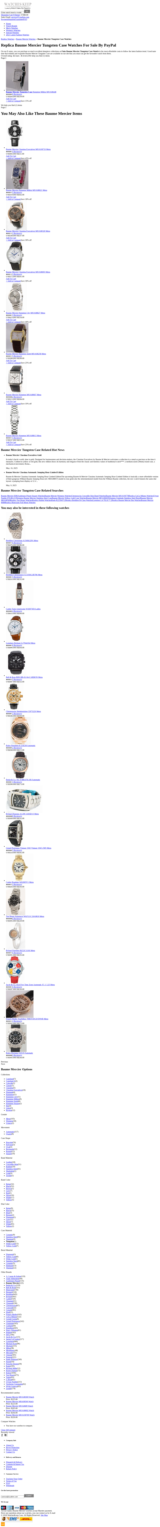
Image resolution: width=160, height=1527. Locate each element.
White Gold (10, 1244)
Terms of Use (11, 1481)
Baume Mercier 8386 (9, 496)
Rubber (9, 1167)
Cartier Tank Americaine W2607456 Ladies (23, 609)
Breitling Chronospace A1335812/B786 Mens (24, 575)
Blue (8, 1213)
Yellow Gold (11, 1246)
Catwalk (9, 1083)
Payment (4, 19)
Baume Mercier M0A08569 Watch (20, 1401)
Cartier (8, 1299)
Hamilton (9, 1328)
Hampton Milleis (12, 1099)
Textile (8, 1176)
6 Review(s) (17, 94)
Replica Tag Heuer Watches (21, 500)
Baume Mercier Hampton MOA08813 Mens (23, 436)
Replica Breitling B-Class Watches (79, 500)
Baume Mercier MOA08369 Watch (20, 1397)
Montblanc (10, 1350)
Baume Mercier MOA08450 (97, 498)
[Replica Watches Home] (18, 9)
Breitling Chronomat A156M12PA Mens (22, 541)
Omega (9, 1355)
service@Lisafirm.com (20, 17)
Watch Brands (11, 26)
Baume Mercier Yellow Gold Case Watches (69, 498)
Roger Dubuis (11, 1371)
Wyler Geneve (11, 1386)
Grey (8, 1191)
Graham (9, 1326)
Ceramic (9, 1235)
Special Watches (12, 33)
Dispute (9, 1467)
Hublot (9, 1332)
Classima (9, 1088)
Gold (8, 1173)
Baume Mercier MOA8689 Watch (19, 1406)
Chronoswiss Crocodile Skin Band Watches (88, 496)
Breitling (9, 1294)
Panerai (9, 1357)
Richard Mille (11, 1368)
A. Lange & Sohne (13, 1276)
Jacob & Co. (11, 1337)
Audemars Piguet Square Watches (31, 496)
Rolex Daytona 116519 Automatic (19, 1053)
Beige (8, 1184)
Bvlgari (9, 1296)
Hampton (9, 1094)
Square (9, 1154)
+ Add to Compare (13, 101)
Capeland (10, 1079)
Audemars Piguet (13, 1281)
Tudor (8, 1377)
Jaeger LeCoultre (13, 1339)
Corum (9, 1310)
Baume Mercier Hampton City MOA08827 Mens (25, 313)
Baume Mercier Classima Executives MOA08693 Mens (28, 272)
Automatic (10, 1132)
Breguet (9, 1292)
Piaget (8, 1362)
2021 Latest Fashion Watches (17, 35)
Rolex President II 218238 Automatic (20, 745)
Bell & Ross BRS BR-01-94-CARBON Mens (24, 677)
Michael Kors (11, 1344)
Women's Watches (13, 30)
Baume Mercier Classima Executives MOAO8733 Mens (28, 149)
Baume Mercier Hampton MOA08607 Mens (23, 395)
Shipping (11, 19)
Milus (8, 1348)
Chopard (9, 1303)
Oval (8, 1147)
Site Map (44, 1515)
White (8, 1197)
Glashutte (10, 1323)
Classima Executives (14, 1090)
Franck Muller (11, 1314)
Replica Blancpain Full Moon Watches (20, 502)
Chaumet (9, 1301)
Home (8, 24)
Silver (8, 1195)
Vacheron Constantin (14, 1384)
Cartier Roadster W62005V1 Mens (20, 882)
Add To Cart (11, 99)
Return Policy (11, 1469)
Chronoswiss (11, 1305)
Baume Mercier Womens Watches (57, 496)
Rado (8, 1366)
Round (8, 1151)
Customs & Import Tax (15, 1464)
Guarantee (19, 19)
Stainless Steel (11, 1169)
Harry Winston (12, 1330)
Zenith (8, 1388)
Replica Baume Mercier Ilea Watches (126, 500)
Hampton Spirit (12, 1101)
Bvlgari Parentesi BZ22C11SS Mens (20, 950)
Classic (9, 1085)
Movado (9, 1353)
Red (7, 1193)
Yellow (9, 1200)
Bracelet (9, 1142)
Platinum (9, 1266)
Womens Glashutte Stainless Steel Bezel (124, 498)
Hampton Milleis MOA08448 (31, 92)
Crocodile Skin (12, 1164)
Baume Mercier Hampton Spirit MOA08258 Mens (26, 354)
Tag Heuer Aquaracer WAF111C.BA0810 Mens (25, 916)
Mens (8, 1119)
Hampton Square (12, 1103)
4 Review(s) (17, 151)
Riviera (9, 1110)
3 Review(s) (17, 274)
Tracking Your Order (14, 1479)
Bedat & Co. (11, 1285)
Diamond (9, 1217)
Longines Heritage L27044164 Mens (20, 643)
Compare (11, 1430)
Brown (9, 1188)
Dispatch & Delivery (14, 1462)
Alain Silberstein (12, 1279)
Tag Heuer (10, 1375)
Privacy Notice (12, 1450)
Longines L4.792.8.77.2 (102, 500)
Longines (9, 1341)
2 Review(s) (17, 233)
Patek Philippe (11, 1359)
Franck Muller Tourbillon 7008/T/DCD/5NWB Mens (27, 1019)
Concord (9, 1308)
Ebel (8, 1312)
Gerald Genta (11, 1319)
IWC (8, 1335)
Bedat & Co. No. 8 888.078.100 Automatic (23, 780)
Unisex (9, 1123)
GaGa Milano (11, 1317)
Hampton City (11, 1097)
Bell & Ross (11, 1287)
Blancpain (10, 1290)
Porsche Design (12, 1364)
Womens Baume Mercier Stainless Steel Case (34, 498)
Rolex (8, 1373)
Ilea (7, 1106)
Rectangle (10, 1149)
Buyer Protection (12, 1447)
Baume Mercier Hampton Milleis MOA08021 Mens (26, 190)
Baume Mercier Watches (26, 39)
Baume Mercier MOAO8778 (117, 496)
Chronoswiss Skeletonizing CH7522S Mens (23, 711)
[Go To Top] (3, 1525)
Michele (9, 1346)
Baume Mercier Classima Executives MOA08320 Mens (28, 231)
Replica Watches (7, 39)
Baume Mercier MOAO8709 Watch (20, 1415)
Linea (8, 1108)
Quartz (8, 1134)
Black (8, 1186)
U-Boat (9, 1380)
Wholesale (10, 1485)
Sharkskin (10, 1171)
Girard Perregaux (13, 1321)
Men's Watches (12, 28)
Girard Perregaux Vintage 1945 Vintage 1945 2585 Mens (28, 848)
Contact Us (10, 1452)
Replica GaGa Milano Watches (141, 496)
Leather (9, 1162)
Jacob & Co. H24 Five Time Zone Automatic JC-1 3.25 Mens (30, 985)
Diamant (9, 1092)
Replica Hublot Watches (41, 500)
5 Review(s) (17, 192)
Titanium (9, 1239)
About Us (10, 1445)
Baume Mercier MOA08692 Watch (20, 1410)
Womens (9, 1121)
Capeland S (10, 1081)
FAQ (25, 19)
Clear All (4, 1430)
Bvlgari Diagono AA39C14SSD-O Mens (22, 814)
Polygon (9, 1145)
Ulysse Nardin (11, 1382)
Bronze (9, 1215)
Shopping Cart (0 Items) (10, 15)
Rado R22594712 (58, 500)
